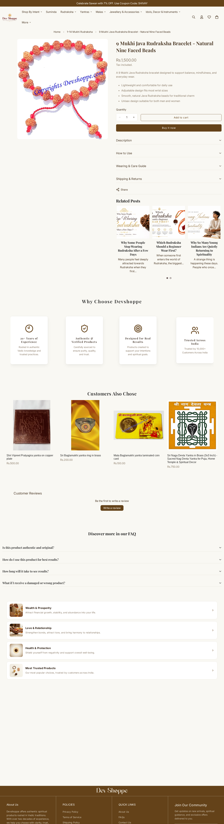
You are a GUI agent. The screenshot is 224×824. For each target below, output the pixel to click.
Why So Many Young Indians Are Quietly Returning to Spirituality (204, 248)
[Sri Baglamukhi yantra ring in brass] (85, 425)
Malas (99, 11)
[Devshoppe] (9, 17)
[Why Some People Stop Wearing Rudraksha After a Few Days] (133, 222)
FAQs (121, 817)
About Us (124, 811)
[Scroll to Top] (217, 806)
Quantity (121, 109)
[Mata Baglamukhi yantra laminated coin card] (139, 425)
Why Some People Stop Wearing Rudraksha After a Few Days (133, 248)
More (25, 22)
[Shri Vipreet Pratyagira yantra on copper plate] (32, 425)
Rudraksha (67, 11)
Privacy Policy (70, 811)
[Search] (193, 17)
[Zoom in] (105, 46)
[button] (167, 278)
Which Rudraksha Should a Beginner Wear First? (168, 246)
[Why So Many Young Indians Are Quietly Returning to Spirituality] (204, 222)
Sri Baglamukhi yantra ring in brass (80, 455)
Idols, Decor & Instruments (162, 11)
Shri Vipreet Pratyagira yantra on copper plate (30, 457)
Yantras (84, 11)
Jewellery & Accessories (124, 11)
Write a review (112, 508)
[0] (217, 17)
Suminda (51, 11)
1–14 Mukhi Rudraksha (80, 31)
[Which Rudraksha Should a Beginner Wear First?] (168, 222)
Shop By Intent (30, 11)
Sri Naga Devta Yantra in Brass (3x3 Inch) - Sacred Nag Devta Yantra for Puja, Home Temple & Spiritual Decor (192, 459)
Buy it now (169, 127)
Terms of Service (72, 817)
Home (57, 31)
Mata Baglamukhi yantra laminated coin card (137, 457)
